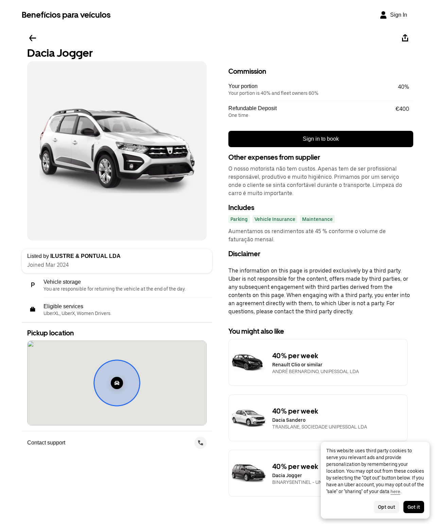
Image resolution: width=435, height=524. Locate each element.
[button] (320, 90)
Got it (413, 507)
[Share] (405, 38)
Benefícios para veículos (66, 15)
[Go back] (32, 38)
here (395, 491)
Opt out (386, 507)
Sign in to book (321, 139)
